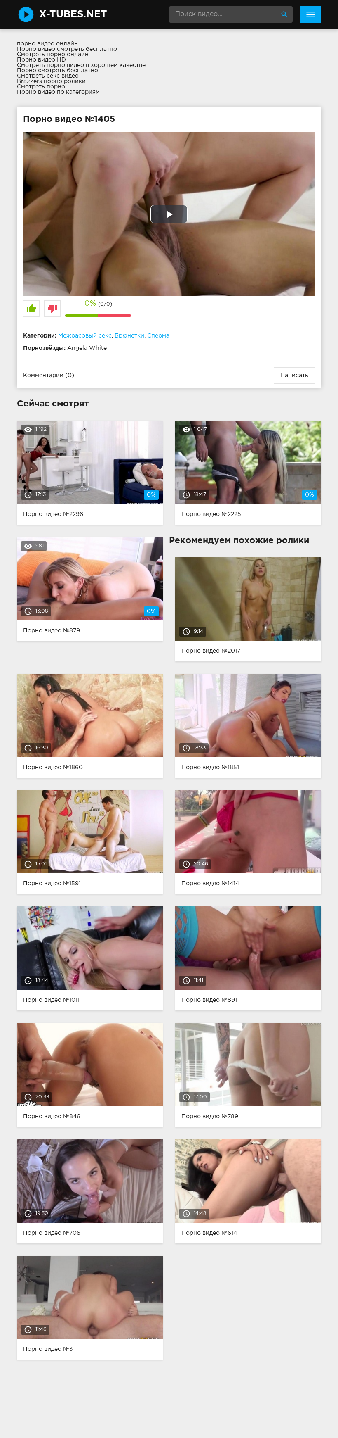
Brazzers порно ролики (51, 81)
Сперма (158, 335)
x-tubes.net (73, 14)
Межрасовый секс (85, 335)
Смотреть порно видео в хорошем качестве (81, 65)
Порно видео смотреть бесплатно (67, 49)
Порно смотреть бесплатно (57, 70)
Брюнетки (129, 335)
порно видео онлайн (47, 43)
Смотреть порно (41, 86)
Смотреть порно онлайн (53, 54)
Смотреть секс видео (48, 76)
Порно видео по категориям (58, 92)
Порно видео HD (41, 59)
